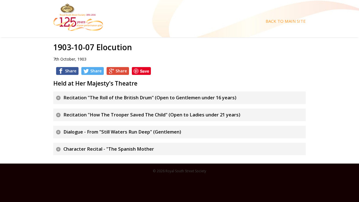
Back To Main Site (286, 21)
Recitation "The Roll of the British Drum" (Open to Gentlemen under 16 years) (149, 98)
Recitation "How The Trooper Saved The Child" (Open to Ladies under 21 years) (151, 115)
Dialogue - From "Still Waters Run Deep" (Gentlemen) (122, 132)
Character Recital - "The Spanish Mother (108, 149)
